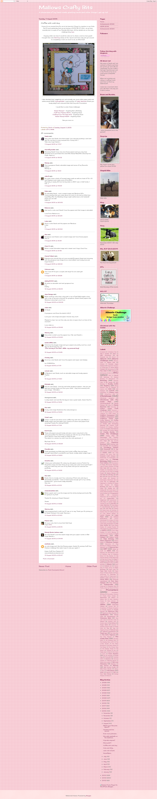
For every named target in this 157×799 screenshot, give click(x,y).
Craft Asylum (109, 411)
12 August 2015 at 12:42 (53, 402)
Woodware (110, 670)
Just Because (106, 506)
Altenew (102, 364)
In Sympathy (112, 496)
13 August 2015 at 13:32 (53, 470)
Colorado (113, 406)
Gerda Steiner (111, 473)
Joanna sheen (112, 501)
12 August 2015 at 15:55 (53, 412)
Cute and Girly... (108, 748)
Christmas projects (107, 398)
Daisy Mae (110, 435)
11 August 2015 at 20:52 (53, 229)
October (106, 718)
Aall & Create (104, 353)
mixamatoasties (50, 490)
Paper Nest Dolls (105, 571)
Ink (101, 498)
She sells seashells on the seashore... (110, 737)
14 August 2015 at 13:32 (53, 503)
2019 (104, 700)
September (107, 721)
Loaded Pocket (111, 527)
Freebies (102, 469)
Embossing (103, 457)
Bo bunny (109, 382)
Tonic (103, 653)
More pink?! (107, 743)
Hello (110, 486)
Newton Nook (109, 562)
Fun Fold (110, 471)
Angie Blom (105, 367)
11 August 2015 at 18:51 (53, 171)
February (107, 769)
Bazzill (116, 375)
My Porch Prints (107, 559)
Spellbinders (104, 614)
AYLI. (110, 375)
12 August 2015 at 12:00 (54, 392)
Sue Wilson (112, 623)
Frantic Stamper (109, 466)
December (107, 713)
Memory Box (113, 547)
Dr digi (116, 449)
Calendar (113, 387)
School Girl (112, 606)
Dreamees (105, 451)
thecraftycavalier (50, 149)
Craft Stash (112, 413)
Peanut (47, 520)
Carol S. (47, 246)
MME (52, 129)
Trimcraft (108, 657)
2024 (104, 688)
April (105, 764)
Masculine (108, 544)
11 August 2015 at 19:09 (53, 186)
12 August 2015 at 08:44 (54, 289)
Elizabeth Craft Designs (107, 456)
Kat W (47, 430)
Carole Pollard (49, 256)
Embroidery (112, 457)
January (106, 772)
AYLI (115, 373)
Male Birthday (109, 539)
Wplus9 (108, 672)
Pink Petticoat (113, 582)
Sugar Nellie (104, 624)
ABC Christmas (105, 355)
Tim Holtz (115, 652)
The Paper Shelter (112, 645)
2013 (104, 778)
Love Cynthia (109, 533)
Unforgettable (59, 101)
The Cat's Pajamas (108, 635)
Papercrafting (103, 576)
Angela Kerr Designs (112, 365)
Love (101, 533)
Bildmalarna (112, 378)
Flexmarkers (115, 463)
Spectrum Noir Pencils (109, 613)
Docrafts (105, 445)
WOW (101, 672)
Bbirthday (106, 377)
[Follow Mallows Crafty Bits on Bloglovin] (105, 56)
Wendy (47, 163)
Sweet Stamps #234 (62, 116)
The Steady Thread (107, 648)
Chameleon (103, 392)
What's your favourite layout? (110, 726)
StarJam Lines (112, 619)
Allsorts (103, 359)
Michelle (47, 384)
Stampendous (111, 616)
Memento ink (103, 547)
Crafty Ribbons (105, 420)
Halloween (112, 481)
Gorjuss (113, 478)
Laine (46, 221)
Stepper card (112, 621)
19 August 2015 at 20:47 (54, 555)
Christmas (105, 396)
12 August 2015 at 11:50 (53, 379)
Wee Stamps (104, 665)
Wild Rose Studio (105, 668)
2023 (104, 690)
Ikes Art (107, 493)
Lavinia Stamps (105, 515)
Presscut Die (112, 586)
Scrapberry (103, 608)
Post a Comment (48, 558)
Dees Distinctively (111, 439)
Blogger (88, 795)
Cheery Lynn (113, 392)
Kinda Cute (106, 510)
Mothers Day (106, 554)
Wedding (113, 663)
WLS (103, 670)
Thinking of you (111, 650)
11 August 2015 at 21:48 (53, 250)
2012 (104, 780)
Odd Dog (57, 37)
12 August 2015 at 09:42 (54, 327)
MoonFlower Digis (113, 552)
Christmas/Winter (105, 403)
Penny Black (104, 579)
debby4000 (49, 281)
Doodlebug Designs (111, 447)
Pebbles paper (104, 577)
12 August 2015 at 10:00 (54, 337)
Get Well (102, 474)
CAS (109, 389)
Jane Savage (49, 294)
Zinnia (108, 675)
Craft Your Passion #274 (62, 112)
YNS (114, 672)
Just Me (108, 508)
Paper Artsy (108, 567)
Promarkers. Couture (112, 594)
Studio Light (103, 623)
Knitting (114, 510)
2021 (104, 695)
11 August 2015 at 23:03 (53, 264)
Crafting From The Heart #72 (62, 114)
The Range (103, 647)
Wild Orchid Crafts (110, 667)
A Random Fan (112, 352)
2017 (104, 706)
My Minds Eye (114, 557)
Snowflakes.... (107, 753)
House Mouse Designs (106, 491)
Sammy (47, 332)
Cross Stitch (114, 430)
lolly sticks (103, 528)
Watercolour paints (105, 662)
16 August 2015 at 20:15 (53, 527)
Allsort (114, 357)
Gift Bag (110, 474)
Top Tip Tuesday (107, 655)
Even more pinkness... (110, 733)
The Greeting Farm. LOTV (107, 642)
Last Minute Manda (109, 513)
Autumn (104, 373)
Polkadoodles (108, 584)
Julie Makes (115, 505)
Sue (46, 234)
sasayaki (102, 602)
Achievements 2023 (107, 24)
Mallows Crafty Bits (66, 7)
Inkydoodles (110, 498)
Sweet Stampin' (59, 111)
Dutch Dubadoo (113, 451)
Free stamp (113, 468)
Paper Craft (112, 569)
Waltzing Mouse (111, 660)
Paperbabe (113, 574)
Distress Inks (114, 444)
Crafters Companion (107, 417)
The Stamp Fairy (113, 647)
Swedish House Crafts (106, 626)
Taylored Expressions (109, 631)
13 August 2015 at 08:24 (54, 443)
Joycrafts (113, 503)
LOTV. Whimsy (112, 532)
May (105, 761)
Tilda (109, 652)
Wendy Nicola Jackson (52, 532)
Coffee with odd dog (110, 745)
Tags (114, 628)
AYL (110, 373)
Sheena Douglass (113, 608)
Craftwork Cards (106, 418)
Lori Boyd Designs (113, 528)
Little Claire (112, 522)
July (105, 756)
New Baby (110, 561)
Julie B (47, 176)
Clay (109, 405)
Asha (50, 524)
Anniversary (111, 369)
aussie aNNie (49, 342)
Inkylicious (103, 500)
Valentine (108, 658)
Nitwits (109, 564)
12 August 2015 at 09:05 (54, 302)
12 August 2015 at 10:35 (53, 352)
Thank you (103, 633)
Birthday (103, 380)
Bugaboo (107, 385)
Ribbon (113, 597)
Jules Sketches (104, 505)
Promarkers (112, 590)
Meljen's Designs (111, 545)
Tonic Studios (113, 653)
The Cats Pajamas (106, 636)
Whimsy (115, 665)
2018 (104, 703)
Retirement (103, 597)
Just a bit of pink (109, 750)
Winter (116, 668)
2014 (104, 775)
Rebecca (47, 208)
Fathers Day (104, 459)
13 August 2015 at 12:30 (53, 455)
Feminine (114, 461)
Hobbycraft (103, 490)
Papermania (113, 576)
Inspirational (113, 500)
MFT (105, 549)
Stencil (102, 621)
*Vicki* (47, 417)
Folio (103, 464)
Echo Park (112, 454)
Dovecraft (107, 449)
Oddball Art (108, 566)
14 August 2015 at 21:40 (53, 515)
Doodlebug (115, 445)
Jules (46, 307)
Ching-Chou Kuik (110, 394)
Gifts (114, 476)
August (106, 723)
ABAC (114, 353)
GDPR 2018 (104, 26)
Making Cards (113, 537)
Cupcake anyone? (109, 740)
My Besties (110, 556)
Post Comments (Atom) (56, 570)
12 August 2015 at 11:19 (53, 365)
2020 (104, 698)
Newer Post (44, 566)
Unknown (48, 269)
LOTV (48, 129)
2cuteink (102, 352)
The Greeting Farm (111, 640)
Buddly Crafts (113, 384)
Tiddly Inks (103, 652)
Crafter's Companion (107, 415)
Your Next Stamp (105, 674)
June (105, 759)
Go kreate (103, 478)
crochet (105, 430)
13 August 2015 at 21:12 (53, 485)
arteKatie (48, 544)
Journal (102, 503)
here (72, 32)
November (107, 715)
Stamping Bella (105, 618)
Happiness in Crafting (106, 483)
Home (68, 566)
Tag (108, 628)
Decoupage (103, 437)
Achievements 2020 (107, 29)
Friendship (110, 469)
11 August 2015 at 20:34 (53, 216)
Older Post (92, 566)
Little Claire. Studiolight (106, 523)
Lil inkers (110, 520)
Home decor (112, 490)
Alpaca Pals (111, 362)
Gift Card (108, 476)
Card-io (102, 389)
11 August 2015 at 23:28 (53, 275)
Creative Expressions (112, 428)
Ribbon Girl (103, 599)
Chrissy (47, 357)
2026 (104, 682)
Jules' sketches (81, 101)
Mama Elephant (105, 540)
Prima (116, 587)
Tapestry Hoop (104, 629)
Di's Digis (103, 440)
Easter (105, 452)
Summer (114, 624)
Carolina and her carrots (108, 730)
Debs (46, 191)
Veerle (47, 136)
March (106, 767)
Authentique (115, 370)
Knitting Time (103, 511)
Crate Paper (115, 422)
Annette (47, 460)
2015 (104, 711)
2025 (104, 685)
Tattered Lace (114, 629)
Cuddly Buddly (109, 432)
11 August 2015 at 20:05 (54, 202)
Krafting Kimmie (114, 511)
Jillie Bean (103, 501)
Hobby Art (111, 488)
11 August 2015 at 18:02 (53, 157)
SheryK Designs (106, 609)
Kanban (116, 508)
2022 (104, 693)
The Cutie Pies (114, 633)
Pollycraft (103, 586)
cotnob (47, 371)
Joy (107, 503)
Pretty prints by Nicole (106, 587)
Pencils (114, 577)
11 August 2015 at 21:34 (53, 240)
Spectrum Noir (113, 611)
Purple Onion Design (109, 595)
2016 (104, 708)
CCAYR (111, 390)
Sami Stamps (112, 601)
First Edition (104, 463)
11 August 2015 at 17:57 (53, 144)
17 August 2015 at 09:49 (54, 538)
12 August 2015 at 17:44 (53, 425)
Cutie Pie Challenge (109, 434)
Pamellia (47, 449)
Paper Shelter (109, 572)
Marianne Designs (112, 542)
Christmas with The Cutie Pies (109, 400)
